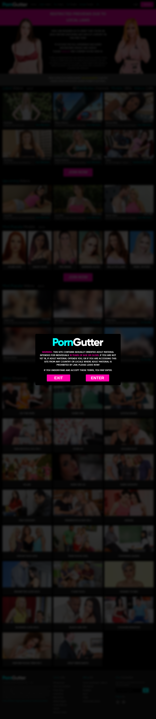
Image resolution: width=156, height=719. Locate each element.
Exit (58, 378)
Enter (97, 378)
